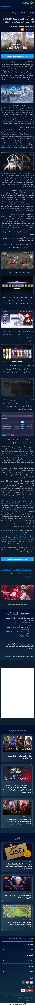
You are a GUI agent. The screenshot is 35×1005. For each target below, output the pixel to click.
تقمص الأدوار (27, 573)
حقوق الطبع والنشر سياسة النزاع (14, 998)
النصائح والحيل (27, 569)
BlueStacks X (27, 577)
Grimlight (14, 13)
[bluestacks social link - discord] (31, 982)
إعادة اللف (17, 569)
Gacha (18, 573)
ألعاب (21, 13)
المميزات (30, 955)
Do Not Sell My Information (18, 1000)
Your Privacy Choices (15, 1004)
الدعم (31, 971)
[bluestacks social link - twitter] (18, 982)
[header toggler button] (2, 3)
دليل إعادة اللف (6, 569)
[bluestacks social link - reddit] (27, 982)
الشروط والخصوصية (28, 998)
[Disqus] (17, 693)
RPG (11, 573)
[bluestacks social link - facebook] (23, 982)
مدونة (27, 13)
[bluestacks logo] (28, 3)
